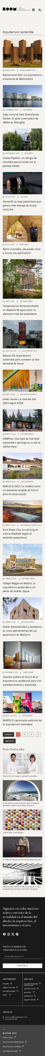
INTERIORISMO (9, 991)
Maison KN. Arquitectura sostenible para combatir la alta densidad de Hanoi (21, 359)
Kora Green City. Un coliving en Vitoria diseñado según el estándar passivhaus (20, 534)
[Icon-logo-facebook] (4, 934)
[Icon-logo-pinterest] (17, 934)
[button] (33, 9)
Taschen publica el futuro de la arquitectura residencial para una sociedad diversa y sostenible (22, 681)
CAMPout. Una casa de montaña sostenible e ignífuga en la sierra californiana (21, 443)
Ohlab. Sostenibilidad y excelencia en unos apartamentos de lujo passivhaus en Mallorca (22, 631)
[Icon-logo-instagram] (8, 934)
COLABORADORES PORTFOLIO (31, 984)
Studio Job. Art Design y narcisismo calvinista (20, 776)
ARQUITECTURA (9, 987)
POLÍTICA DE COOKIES (12, 1047)
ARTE (5, 995)
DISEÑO (6, 984)
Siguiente (9, 741)
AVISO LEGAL (8, 1037)
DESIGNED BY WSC (10, 1051)
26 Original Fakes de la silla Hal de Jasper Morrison (22, 859)
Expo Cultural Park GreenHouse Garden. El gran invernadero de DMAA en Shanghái (21, 118)
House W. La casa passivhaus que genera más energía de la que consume (22, 205)
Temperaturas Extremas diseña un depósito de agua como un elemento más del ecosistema (21, 310)
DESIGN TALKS (30, 989)
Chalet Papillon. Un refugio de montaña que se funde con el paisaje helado (20, 162)
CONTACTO (28, 996)
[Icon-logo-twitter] (12, 934)
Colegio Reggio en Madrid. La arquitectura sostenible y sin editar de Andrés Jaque (19, 587)
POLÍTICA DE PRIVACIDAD (13, 1042)
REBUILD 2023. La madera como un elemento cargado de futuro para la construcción (21, 490)
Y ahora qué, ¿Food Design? (13, 832)
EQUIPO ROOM (30, 1000)
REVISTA (27, 992)
